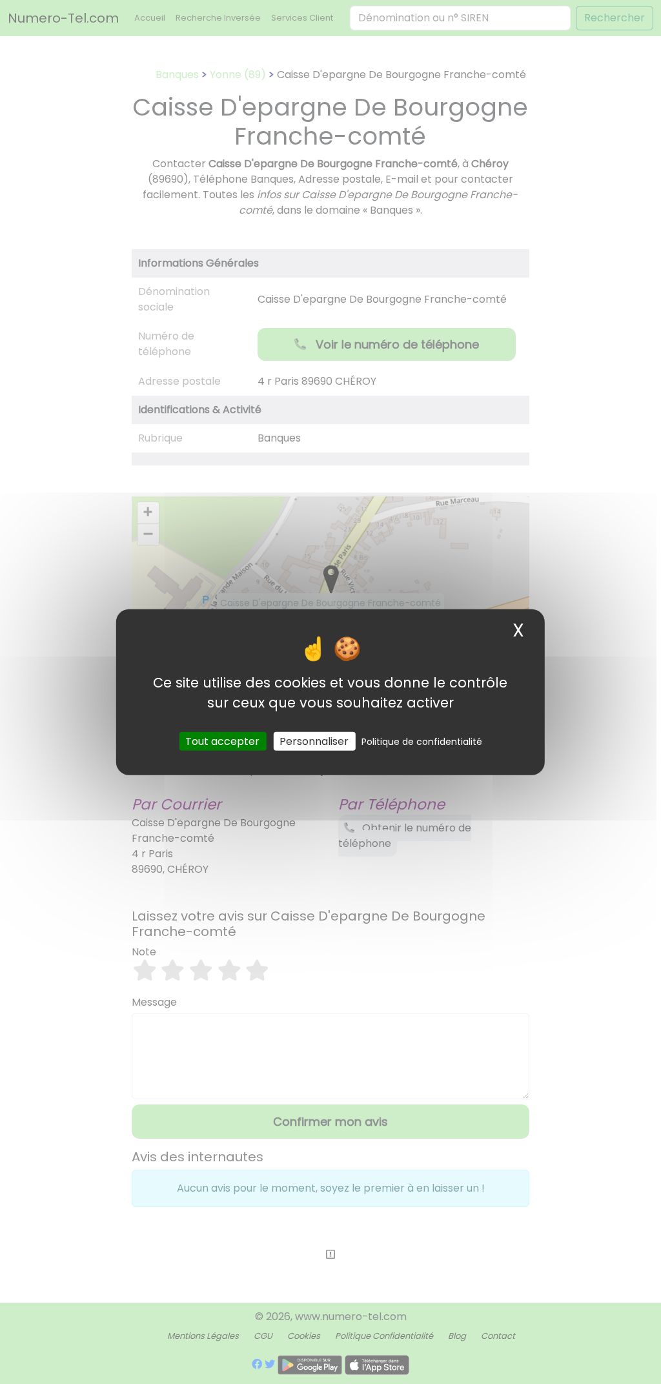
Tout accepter (222, 740)
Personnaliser (314, 740)
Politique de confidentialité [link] (421, 741)
